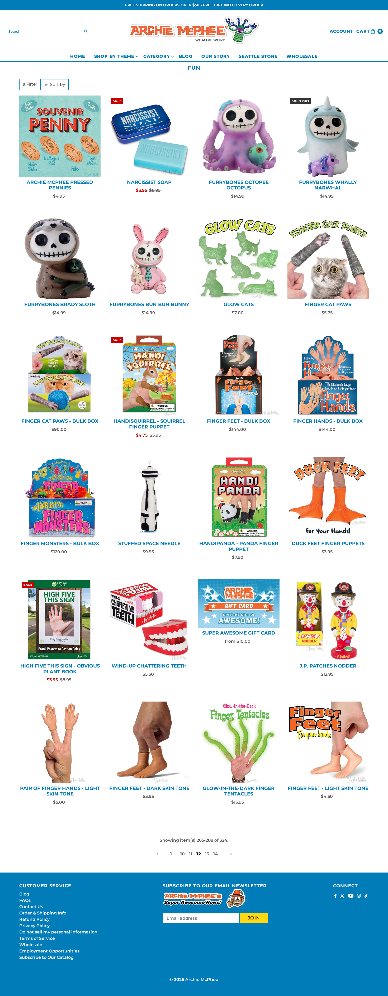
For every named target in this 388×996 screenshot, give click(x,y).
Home (77, 56)
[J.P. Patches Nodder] (328, 620)
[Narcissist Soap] (149, 136)
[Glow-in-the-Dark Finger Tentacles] (239, 742)
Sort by (57, 84)
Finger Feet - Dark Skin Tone (149, 788)
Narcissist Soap (149, 182)
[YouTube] (350, 896)
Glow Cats (239, 304)
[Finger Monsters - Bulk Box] (60, 497)
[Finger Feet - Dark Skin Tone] (149, 742)
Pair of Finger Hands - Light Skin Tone (60, 791)
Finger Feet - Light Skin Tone (328, 788)
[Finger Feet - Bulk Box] (239, 375)
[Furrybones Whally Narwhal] (328, 136)
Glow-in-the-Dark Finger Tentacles (239, 791)
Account (341, 31)
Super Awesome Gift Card (238, 633)
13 (207, 853)
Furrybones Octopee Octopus (239, 185)
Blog (185, 56)
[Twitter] (342, 896)
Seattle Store (258, 56)
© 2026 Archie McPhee (193, 979)
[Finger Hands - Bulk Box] (328, 375)
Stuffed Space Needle (149, 543)
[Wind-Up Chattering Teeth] (149, 620)
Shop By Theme (114, 56)
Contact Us (31, 906)
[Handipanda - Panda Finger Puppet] (239, 497)
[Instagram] (359, 896)
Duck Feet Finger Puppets (328, 543)
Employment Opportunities (49, 951)
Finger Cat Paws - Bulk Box (59, 421)
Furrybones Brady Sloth (60, 304)
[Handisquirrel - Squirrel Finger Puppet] (149, 375)
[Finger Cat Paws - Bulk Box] (60, 375)
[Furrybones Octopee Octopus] (239, 136)
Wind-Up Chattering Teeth (149, 666)
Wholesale (302, 56)
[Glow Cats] (239, 258)
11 (190, 853)
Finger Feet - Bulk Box (238, 421)
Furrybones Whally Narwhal (328, 185)
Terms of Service (37, 938)
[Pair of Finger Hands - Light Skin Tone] (60, 742)
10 (182, 853)
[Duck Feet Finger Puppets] (328, 497)
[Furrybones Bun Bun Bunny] (149, 258)
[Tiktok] (366, 896)
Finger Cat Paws (328, 304)
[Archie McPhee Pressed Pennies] (60, 136)
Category (156, 56)
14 (215, 853)
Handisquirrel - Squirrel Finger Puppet (149, 424)
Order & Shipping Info (42, 913)
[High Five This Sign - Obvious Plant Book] (60, 620)
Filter (31, 84)
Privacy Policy (34, 925)
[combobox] (48, 31)
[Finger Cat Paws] (328, 258)
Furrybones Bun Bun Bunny (149, 304)
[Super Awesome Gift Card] (239, 603)
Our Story (215, 56)
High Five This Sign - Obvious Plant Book (60, 669)
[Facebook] (335, 896)
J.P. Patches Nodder (328, 666)
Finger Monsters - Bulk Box (60, 543)
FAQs (25, 900)
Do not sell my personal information (58, 932)
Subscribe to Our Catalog (46, 957)
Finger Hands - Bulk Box (328, 421)
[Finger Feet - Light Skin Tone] (328, 742)
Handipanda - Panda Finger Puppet (238, 546)
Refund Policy (34, 919)
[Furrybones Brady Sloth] (60, 258)
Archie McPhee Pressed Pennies (60, 185)
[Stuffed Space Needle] (149, 497)
